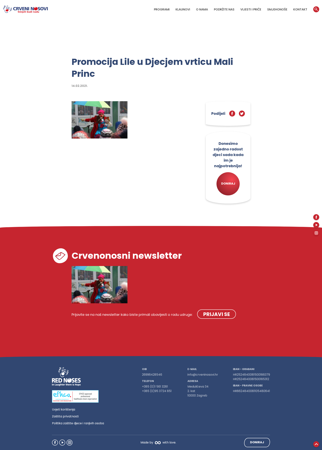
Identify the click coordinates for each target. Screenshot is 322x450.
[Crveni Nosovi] (25, 9)
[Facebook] (55, 443)
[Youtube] (62, 443)
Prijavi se (216, 314)
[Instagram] (69, 443)
